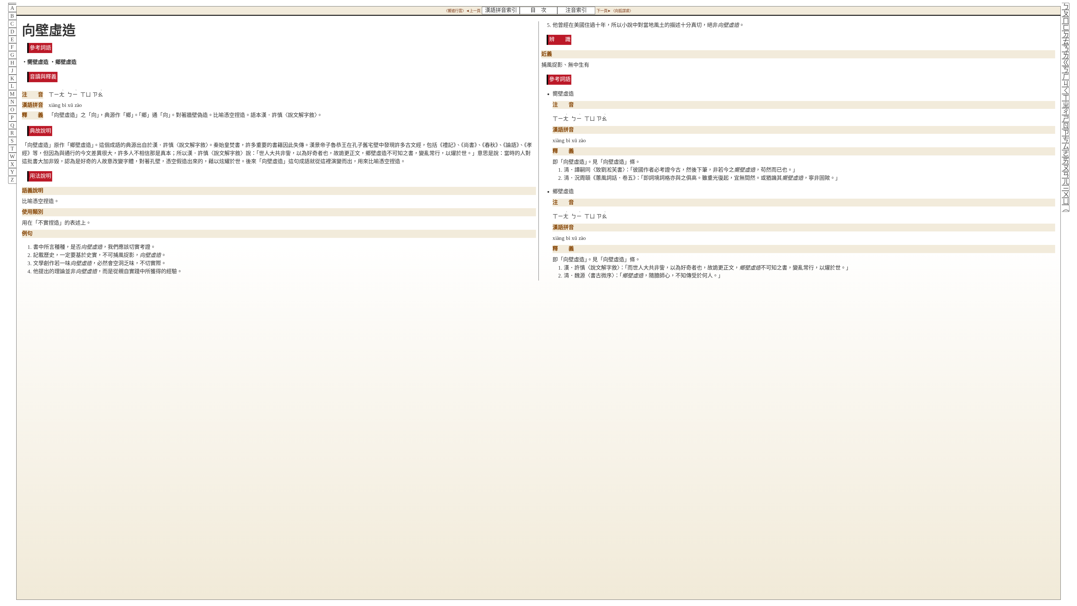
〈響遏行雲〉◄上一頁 (462, 11)
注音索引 (576, 10)
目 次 (538, 10)
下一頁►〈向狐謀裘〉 (615, 11)
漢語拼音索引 (501, 10)
